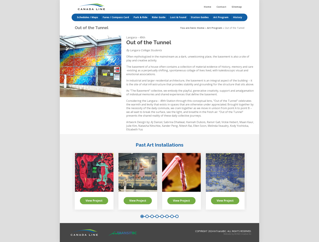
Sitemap (237, 6)
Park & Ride (140, 17)
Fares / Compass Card (116, 17)
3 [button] (152, 216)
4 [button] (157, 216)
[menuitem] (86, 17)
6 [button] (167, 216)
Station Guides (200, 17)
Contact (221, 6)
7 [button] (172, 216)
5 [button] (162, 216)
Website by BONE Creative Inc (237, 234)
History (237, 17)
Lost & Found (178, 17)
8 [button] (177, 216)
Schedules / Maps (87, 17)
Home (207, 6)
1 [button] (142, 216)
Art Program (220, 17)
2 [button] (147, 216)
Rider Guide (158, 17)
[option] (181, 181)
